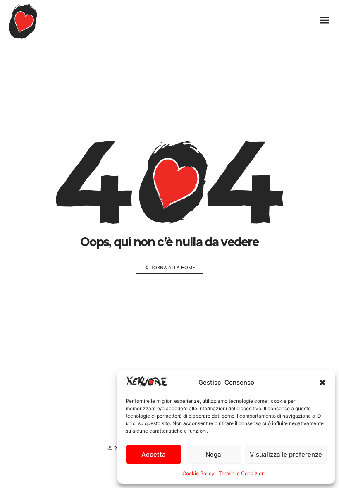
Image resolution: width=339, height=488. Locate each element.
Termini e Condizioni (242, 473)
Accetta (153, 454)
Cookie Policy (198, 473)
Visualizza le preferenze (286, 454)
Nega (213, 454)
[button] (322, 382)
